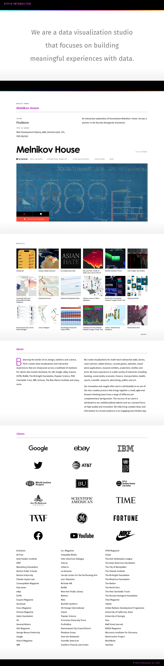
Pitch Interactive (17, 3)
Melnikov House (27, 108)
